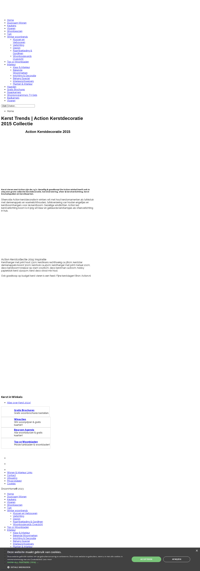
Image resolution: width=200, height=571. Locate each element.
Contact (11, 475)
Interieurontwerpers (23, 81)
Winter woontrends (17, 36)
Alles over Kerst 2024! (19, 402)
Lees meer (47, 559)
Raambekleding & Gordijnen (22, 52)
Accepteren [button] (146, 559)
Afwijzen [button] (176, 559)
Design (16, 47)
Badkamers (13, 97)
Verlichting (18, 45)
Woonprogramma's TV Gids (22, 95)
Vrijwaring (12, 478)
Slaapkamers (14, 92)
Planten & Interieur (23, 84)
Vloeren (11, 28)
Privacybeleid (14, 480)
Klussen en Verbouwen (19, 41)
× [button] (197, 551)
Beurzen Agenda (24, 429)
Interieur (11, 64)
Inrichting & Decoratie (24, 75)
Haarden (11, 86)
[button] (67, 562)
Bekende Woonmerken (20, 71)
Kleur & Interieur (21, 67)
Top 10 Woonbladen (18, 61)
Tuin (9, 34)
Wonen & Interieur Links (19, 472)
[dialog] (100, 559)
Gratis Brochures (16, 89)
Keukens (11, 25)
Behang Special (21, 78)
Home (10, 20)
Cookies (11, 483)
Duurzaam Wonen (17, 22)
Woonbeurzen (14, 31)
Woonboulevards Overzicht (22, 57)
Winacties (20, 419)
